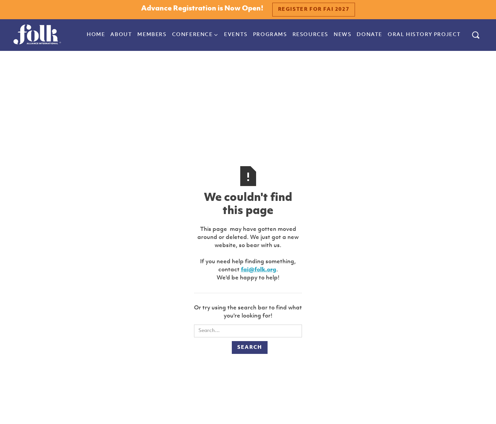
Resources (310, 34)
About (121, 34)
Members (151, 34)
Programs (270, 34)
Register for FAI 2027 (314, 9)
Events (236, 34)
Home (96, 34)
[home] (37, 35)
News (342, 34)
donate (369, 34)
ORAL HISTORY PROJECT (424, 34)
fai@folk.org (258, 270)
